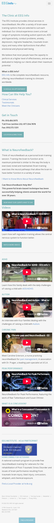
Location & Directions (13, 134)
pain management (28, 359)
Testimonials (8, 102)
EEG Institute (24, 496)
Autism (36, 324)
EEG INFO (10, 503)
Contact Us (13, 498)
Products (4, 498)
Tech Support (22, 498)
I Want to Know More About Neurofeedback (22, 179)
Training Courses (35, 496)
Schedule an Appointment (14, 89)
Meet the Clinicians (11, 105)
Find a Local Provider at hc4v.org (17, 483)
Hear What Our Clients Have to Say (18, 202)
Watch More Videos (12, 245)
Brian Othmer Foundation (9, 496)
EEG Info (9, 3)
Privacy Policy (33, 498)
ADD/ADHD (27, 288)
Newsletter (46, 496)
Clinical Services (9, 99)
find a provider (27, 520)
